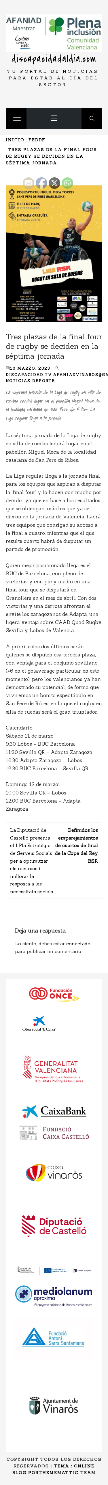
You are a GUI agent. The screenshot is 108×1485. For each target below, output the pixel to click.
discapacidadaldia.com (54, 59)
